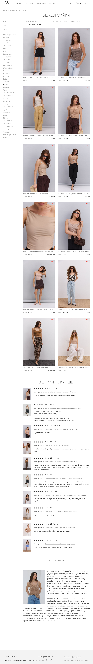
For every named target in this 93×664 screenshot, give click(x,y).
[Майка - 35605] (27, 394)
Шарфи (8, 46)
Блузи (5, 49)
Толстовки (9, 107)
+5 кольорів (51, 254)
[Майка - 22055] (27, 431)
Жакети (6, 71)
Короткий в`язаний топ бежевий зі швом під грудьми (39, 368)
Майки (5, 84)
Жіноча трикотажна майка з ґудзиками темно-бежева (74, 251)
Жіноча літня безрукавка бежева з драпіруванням (60, 544)
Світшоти (6, 101)
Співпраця (41, 4)
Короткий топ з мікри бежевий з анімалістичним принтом (74, 309)
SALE (5, 29)
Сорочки (6, 98)
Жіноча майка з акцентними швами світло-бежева (39, 309)
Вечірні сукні (10, 93)
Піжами (6, 87)
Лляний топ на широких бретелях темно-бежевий (60, 527)
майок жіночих (67, 601)
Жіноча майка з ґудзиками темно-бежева (57, 445)
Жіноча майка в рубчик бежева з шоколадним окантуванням (63, 408)
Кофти (5, 79)
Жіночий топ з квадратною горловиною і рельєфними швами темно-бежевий (74, 194)
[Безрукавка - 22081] (27, 546)
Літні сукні (9, 95)
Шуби (8, 62)
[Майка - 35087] (27, 410)
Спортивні (9, 126)
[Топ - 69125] (27, 529)
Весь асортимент (9, 35)
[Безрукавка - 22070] (27, 513)
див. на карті (40, 660)
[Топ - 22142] (27, 497)
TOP (4, 25)
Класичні (9, 121)
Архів (5, 137)
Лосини (6, 82)
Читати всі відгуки (56, 561)
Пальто (8, 60)
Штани (5, 118)
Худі (7, 104)
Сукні (5, 90)
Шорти (5, 115)
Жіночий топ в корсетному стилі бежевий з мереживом (74, 77)
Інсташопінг (54, 4)
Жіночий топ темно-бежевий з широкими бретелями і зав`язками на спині (74, 136)
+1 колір (52, 80)
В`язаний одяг (8, 68)
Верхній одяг (7, 54)
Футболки (6, 113)
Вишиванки (7, 65)
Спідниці (6, 132)
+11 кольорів (51, 370)
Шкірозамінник (11, 129)
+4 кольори (51, 196)
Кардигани (7, 74)
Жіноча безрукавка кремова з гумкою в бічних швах (61, 511)
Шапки (8, 40)
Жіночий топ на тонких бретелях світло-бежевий (39, 77)
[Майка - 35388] (27, 447)
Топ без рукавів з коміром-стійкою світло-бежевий (39, 136)
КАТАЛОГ (19, 4)
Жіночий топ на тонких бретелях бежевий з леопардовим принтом (65, 495)
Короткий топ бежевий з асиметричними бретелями (74, 368)
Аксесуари (6, 37)
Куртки (8, 57)
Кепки (8, 43)
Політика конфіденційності (72, 657)
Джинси (8, 123)
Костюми (6, 76)
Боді (4, 51)
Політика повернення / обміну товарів (76, 660)
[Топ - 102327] (27, 463)
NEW (5, 21)
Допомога (30, 4)
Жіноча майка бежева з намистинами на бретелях (39, 194)
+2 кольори (86, 80)
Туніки (5, 110)
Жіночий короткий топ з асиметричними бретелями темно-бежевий (39, 251)
